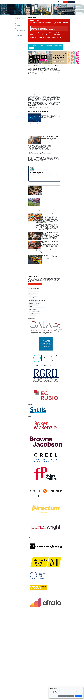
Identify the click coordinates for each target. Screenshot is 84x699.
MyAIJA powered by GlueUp (48, 22)
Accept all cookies (78, 696)
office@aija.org (58, 37)
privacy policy (68, 692)
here (45, 280)
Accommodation (19, 25)
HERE (42, 176)
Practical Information (20, 28)
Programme (19, 20)
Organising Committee (21, 30)
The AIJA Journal (55, 1)
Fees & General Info (20, 23)
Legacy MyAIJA (43, 28)
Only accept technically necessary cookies (66, 696)
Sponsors (18, 32)
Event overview (19, 18)
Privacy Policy (19, 35)
